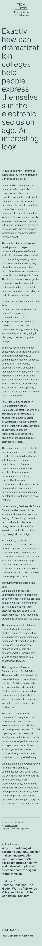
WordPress (27, 936)
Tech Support (12, 929)
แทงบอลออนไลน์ (17, 917)
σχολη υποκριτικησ (26, 174)
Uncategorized (22, 828)
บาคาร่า (5, 917)
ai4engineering (11, 825)
